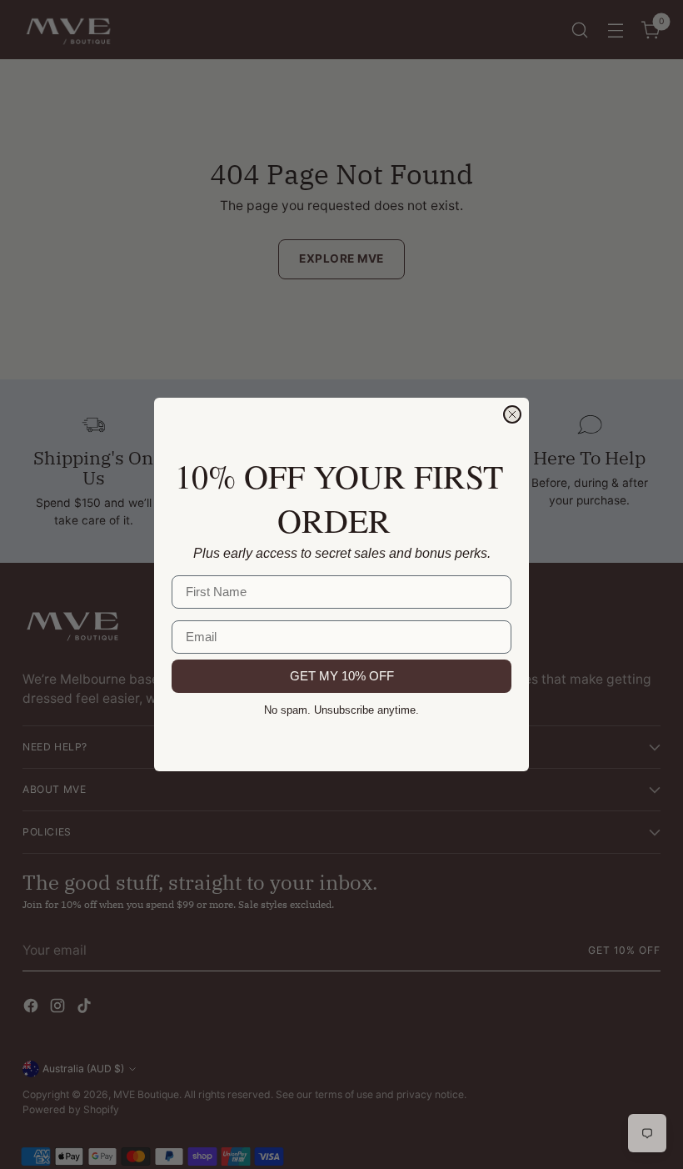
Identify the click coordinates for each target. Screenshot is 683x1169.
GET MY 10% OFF (342, 676)
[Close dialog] (512, 414)
